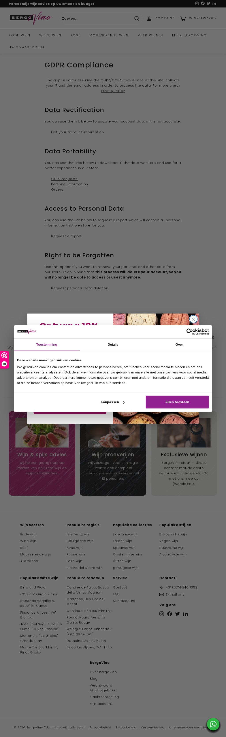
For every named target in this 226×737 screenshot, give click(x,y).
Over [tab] (179, 344)
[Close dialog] (193, 319)
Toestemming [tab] (46, 344)
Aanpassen (109, 402)
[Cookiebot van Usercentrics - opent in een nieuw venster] (189, 331)
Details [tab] (113, 344)
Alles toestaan (177, 402)
